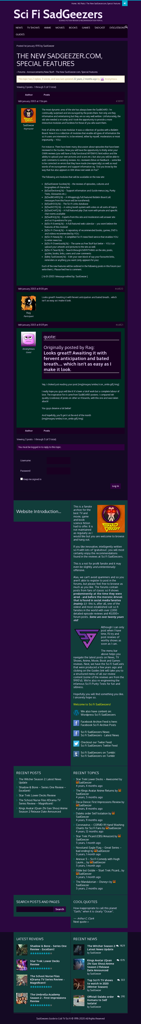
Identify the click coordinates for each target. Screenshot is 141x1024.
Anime (47, 27)
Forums (21, 72)
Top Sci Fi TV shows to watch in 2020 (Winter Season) (100, 983)
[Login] (125, 3)
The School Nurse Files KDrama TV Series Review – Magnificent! (39, 802)
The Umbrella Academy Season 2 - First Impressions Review (48, 998)
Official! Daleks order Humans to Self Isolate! (100, 1000)
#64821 (119, 324)
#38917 (119, 101)
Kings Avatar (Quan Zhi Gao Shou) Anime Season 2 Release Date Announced (43, 810)
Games (86, 27)
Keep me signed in (32, 479)
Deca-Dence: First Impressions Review (98, 802)
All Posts (81, 3)
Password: (25, 470)
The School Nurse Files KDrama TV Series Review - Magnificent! (47, 979)
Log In (115, 486)
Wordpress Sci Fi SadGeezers (97, 714)
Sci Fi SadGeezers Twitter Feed (98, 745)
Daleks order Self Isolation (92, 813)
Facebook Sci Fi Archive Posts (97, 724)
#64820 (119, 288)
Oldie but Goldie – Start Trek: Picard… (98, 870)
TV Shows (33, 27)
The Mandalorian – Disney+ (92, 881)
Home (73, 3)
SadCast (100, 27)
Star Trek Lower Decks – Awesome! (97, 779)
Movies (60, 27)
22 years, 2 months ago (85, 79)
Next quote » (81, 921)
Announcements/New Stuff (40, 72)
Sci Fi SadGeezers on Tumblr (97, 755)
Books (73, 27)
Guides (20, 34)
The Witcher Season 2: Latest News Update (101, 947)
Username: (25, 460)
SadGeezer (48, 45)
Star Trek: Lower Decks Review (37, 795)
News (19, 27)
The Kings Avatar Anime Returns (95, 790)
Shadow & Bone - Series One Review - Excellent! (48, 947)
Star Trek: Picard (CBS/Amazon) (95, 836)
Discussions (117, 27)
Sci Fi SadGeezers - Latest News (99, 735)
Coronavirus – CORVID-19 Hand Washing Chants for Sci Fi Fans (100, 826)
